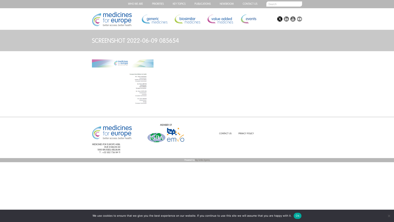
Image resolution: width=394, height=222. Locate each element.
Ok (297, 215)
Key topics (179, 4)
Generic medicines (154, 19)
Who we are (135, 4)
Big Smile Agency (202, 160)
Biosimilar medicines (187, 19)
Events (248, 19)
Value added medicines (220, 19)
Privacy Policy (246, 134)
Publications (203, 4)
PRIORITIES (158, 4)
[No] (389, 216)
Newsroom (227, 4)
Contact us (250, 4)
